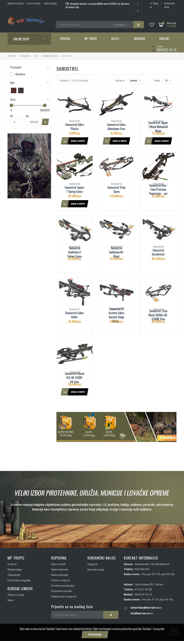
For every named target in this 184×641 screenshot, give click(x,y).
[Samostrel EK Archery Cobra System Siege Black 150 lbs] (116, 292)
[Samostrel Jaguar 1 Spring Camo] (75, 166)
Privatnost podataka (62, 585)
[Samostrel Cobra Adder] (75, 292)
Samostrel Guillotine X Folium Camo (75, 252)
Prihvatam (95, 634)
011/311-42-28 (143, 589)
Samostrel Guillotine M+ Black (116, 252)
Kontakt (164, 38)
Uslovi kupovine (34, 3)
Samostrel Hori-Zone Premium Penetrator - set (158, 189)
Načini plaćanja (50, 3)
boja (12, 82)
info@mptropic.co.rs (141, 613)
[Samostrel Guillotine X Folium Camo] (75, 229)
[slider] (11, 105)
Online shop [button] (21, 39)
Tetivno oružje (49, 56)
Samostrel (74, 121)
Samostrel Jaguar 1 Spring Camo (74, 189)
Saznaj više (158, 629)
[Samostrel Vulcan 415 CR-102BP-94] (75, 354)
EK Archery (20, 74)
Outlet (115, 38)
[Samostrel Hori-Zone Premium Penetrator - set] (158, 166)
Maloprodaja (15, 569)
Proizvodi (25, 56)
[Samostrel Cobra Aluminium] (116, 103)
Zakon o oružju (16, 594)
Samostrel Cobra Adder (74, 315)
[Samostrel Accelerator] (158, 229)
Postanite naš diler (61, 591)
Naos (10, 600)
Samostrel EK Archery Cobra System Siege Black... (116, 315)
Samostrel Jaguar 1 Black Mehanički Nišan (158, 127)
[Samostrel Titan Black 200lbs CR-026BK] (158, 292)
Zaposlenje (14, 575)
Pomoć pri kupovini (16, 3)
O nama (12, 564)
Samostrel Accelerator (158, 252)
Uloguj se (154, 5)
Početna (65, 38)
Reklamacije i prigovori (64, 596)
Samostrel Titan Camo (116, 189)
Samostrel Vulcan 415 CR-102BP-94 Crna (74, 378)
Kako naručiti (58, 564)
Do (27, 116)
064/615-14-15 (166, 49)
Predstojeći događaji (19, 580)
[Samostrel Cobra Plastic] (75, 103)
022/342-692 (142, 569)
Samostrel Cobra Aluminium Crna (116, 127)
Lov (36, 56)
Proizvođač (15, 67)
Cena (12, 99)
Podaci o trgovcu (60, 580)
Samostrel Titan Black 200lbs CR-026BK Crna (158, 315)
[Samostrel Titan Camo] (116, 166)
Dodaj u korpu (78, 140)
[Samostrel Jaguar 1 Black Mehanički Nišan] (158, 103)
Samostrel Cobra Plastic (74, 127)
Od (11, 116)
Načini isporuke (59, 569)
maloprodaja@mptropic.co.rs (145, 607)
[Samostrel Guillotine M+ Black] (116, 229)
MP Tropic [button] (90, 38)
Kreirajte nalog (169, 5)
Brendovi (139, 38)
